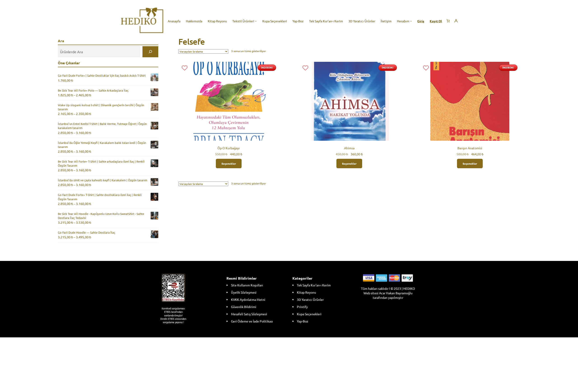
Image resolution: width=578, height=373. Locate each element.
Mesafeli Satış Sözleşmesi (249, 314)
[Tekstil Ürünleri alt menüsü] (256, 21)
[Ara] (150, 51)
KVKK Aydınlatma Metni (248, 299)
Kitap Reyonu (306, 292)
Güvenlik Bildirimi (243, 307)
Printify (302, 307)
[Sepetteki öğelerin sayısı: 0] (448, 21)
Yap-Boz (302, 321)
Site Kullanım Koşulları (247, 285)
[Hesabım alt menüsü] (411, 21)
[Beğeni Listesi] (185, 68)
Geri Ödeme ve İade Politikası (252, 321)
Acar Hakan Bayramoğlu (396, 293)
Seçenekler (228, 163)
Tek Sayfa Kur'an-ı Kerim (314, 285)
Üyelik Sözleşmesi (243, 292)
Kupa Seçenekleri (309, 314)
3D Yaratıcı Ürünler (310, 299)
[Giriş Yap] (456, 21)
